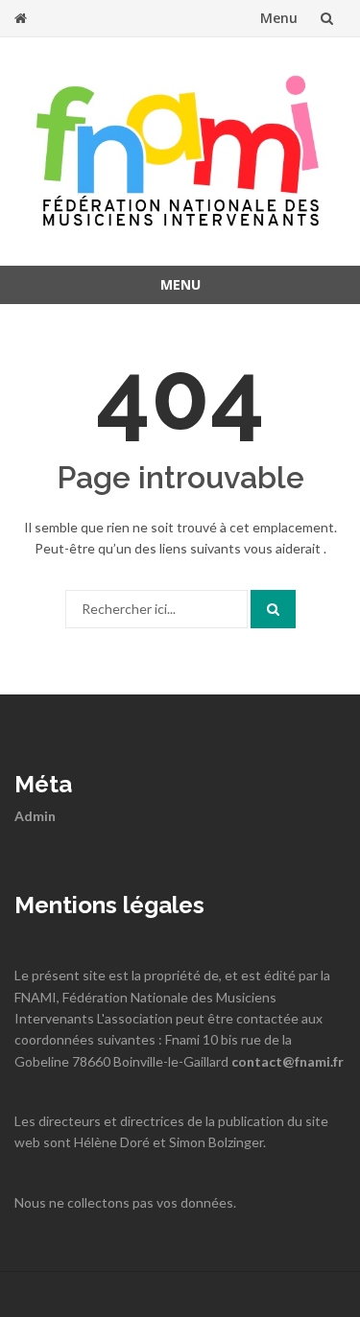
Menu (279, 18)
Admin (35, 816)
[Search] (273, 609)
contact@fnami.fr (287, 1061)
